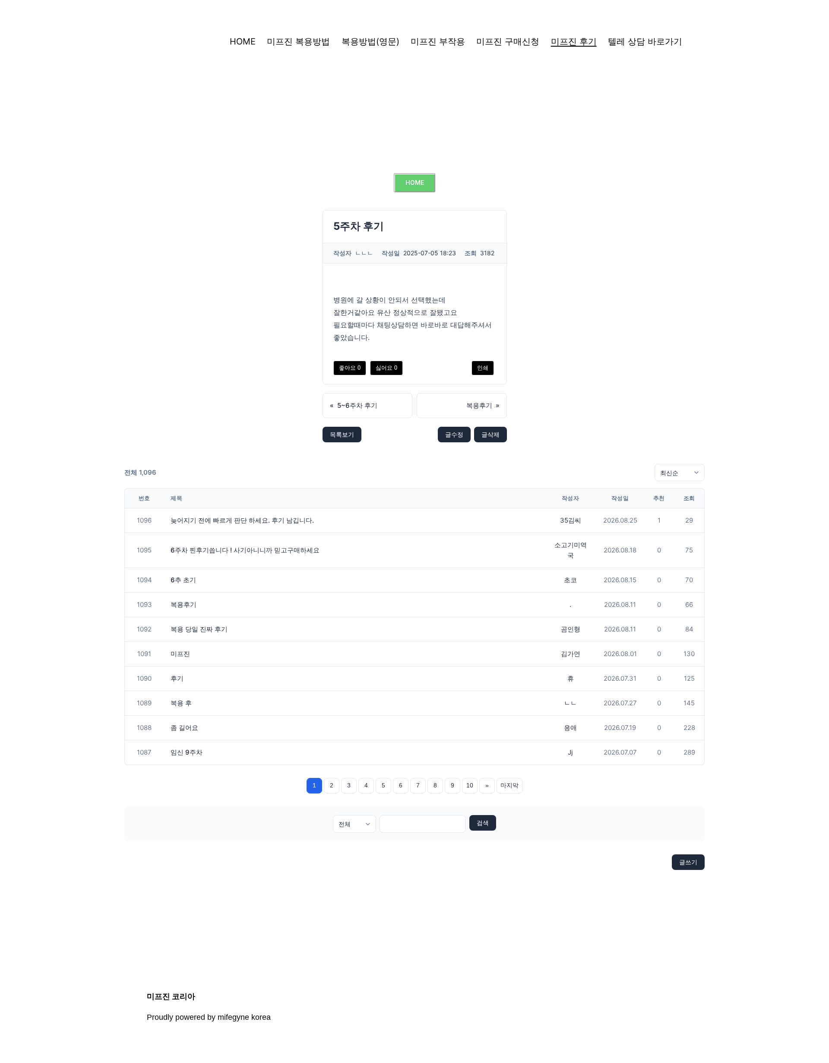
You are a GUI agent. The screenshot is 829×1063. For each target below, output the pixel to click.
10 (469, 785)
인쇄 (482, 368)
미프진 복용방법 (298, 41)
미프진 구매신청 (507, 41)
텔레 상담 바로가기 (645, 41)
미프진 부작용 (438, 41)
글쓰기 (688, 862)
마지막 (509, 785)
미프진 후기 (574, 41)
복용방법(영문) (370, 41)
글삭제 (490, 434)
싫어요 (386, 368)
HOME (243, 41)
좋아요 (350, 368)
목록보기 (342, 434)
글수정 (454, 434)
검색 (483, 822)
